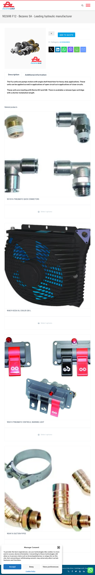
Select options (46, 212)
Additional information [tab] (35, 75)
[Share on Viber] (70, 49)
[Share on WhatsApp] (64, 49)
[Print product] (77, 49)
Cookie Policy (30, 571)
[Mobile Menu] (88, 5)
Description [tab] (13, 75)
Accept (12, 567)
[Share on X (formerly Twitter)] (51, 49)
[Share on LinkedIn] (57, 49)
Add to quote (66, 35)
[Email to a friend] (83, 49)
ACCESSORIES (65, 42)
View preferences (51, 567)
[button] (58, 547)
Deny (31, 567)
